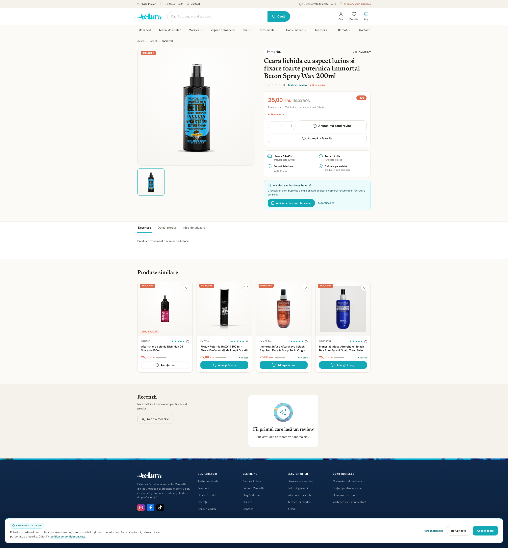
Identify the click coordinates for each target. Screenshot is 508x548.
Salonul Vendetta (254, 488)
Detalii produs (167, 228)
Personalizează (433, 531)
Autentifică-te (326, 203)
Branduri (203, 488)
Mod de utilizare (194, 228)
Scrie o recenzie (158, 419)
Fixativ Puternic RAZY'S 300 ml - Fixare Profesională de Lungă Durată (224, 348)
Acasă (140, 41)
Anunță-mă (168, 365)
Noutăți (202, 502)
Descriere (144, 228)
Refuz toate (458, 531)
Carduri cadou (207, 509)
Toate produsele (208, 481)
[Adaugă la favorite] (186, 287)
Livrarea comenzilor (300, 481)
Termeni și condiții (299, 502)
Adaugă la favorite (320, 138)
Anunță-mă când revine (335, 126)
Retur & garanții (298, 488)
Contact (195, 4)
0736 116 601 (149, 4)
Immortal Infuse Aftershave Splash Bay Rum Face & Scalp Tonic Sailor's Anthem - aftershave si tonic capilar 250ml (342, 348)
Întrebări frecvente (300, 495)
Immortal (266, 341)
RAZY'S (204, 341)
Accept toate (485, 531)
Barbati (153, 41)
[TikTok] (160, 507)
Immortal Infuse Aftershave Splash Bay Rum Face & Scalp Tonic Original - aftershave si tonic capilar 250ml (283, 348)
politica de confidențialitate (67, 536)
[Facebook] (150, 507)
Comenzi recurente (345, 495)
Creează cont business (347, 481)
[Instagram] (141, 507)
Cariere (247, 502)
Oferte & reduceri (209, 495)
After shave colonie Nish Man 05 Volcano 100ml (162, 348)
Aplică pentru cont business (293, 203)
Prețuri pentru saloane (347, 488)
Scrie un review (297, 85)
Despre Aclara (252, 481)
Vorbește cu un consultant (349, 502)
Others (146, 341)
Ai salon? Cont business (357, 4)
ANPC (291, 509)
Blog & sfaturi (251, 495)
